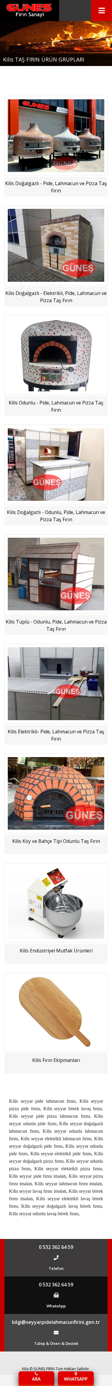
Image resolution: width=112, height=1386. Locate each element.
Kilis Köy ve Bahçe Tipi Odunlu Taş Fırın (56, 841)
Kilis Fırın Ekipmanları (56, 1060)
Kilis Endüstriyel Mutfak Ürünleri (56, 950)
